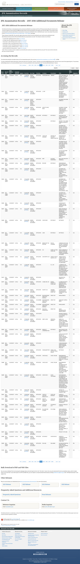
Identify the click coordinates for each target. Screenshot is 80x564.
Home (3, 15)
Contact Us (76, 1)
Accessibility (29, 559)
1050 (30, 65)
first (21, 65)
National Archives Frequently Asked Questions (33, 535)
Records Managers (18, 539)
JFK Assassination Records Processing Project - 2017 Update (18, 33)
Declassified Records (32, 539)
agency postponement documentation (28, 481)
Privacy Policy (35, 559)
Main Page (65, 30)
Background (65, 31)
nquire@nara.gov (9, 506)
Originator (75, 73)
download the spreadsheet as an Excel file (45, 59)
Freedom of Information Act (43, 559)
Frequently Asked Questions (12, 494)
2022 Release (46, 484)
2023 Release (26, 484)
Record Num (6, 72)
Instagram (38, 554)
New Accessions (44, 535)
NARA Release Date (11, 72)
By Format (4, 535)
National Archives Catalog (7, 538)
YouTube (42, 554)
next (57, 65)
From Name (53, 73)
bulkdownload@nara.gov (59, 472)
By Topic (3, 533)
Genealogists (17, 533)
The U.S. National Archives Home (16, 3)
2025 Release (7, 484)
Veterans (16, 540)
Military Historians (18, 535)
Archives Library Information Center (7, 544)
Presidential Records (6, 539)
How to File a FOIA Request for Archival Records (33, 545)
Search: (55, 68)
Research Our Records (8, 8)
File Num (38, 73)
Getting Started (31, 533)
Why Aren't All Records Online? (32, 542)
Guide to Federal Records (33, 537)
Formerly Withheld (17, 72)
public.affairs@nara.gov (50, 506)
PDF (25, 76)
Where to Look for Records (33, 540)
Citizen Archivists (62, 1)
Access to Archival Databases (5, 541)
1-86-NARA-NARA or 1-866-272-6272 (40, 562)
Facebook (34, 554)
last (59, 65)
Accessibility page (30, 520)
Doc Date (26, 73)
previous (24, 65)
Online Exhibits (4, 545)
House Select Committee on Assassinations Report (69, 35)
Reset (77, 68)
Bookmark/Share (69, 1)
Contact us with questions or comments (8, 525)
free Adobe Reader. (15, 519)
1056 (47, 65)
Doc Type (32, 73)
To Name (44, 73)
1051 (33, 65)
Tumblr (40, 554)
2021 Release (65, 484)
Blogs (44, 554)
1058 (52, 65)
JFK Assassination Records (19, 15)
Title (60, 73)
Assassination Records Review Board (69, 38)
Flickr (46, 554)
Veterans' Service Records (24, 8)
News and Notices (44, 533)
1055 (44, 65)
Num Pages (70, 71)
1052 (35, 65)
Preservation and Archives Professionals (20, 537)
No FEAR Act (51, 559)
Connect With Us (40, 552)
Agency (21, 73)
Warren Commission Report (69, 33)
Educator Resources (40, 8)
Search (76, 4)
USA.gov (55, 559)
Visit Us (56, 8)
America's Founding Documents (72, 9)
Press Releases (46, 494)
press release (21, 38)
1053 (38, 65)
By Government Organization (7, 536)
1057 (49, 65)
